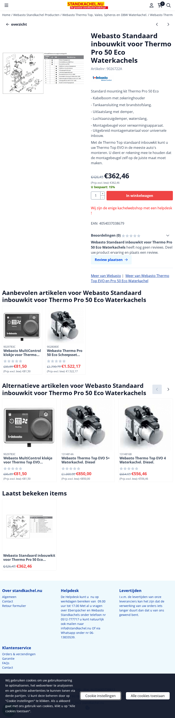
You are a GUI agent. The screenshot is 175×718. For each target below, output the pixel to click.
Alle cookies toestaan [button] (148, 695)
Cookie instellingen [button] (100, 695)
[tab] (132, 235)
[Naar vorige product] (157, 24)
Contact (7, 601)
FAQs (5, 663)
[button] (6, 5)
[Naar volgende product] (168, 24)
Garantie (8, 658)
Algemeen (9, 597)
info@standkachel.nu (76, 628)
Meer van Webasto (106, 275)
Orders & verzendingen (19, 654)
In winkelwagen (139, 195)
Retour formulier (14, 606)
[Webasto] (102, 81)
